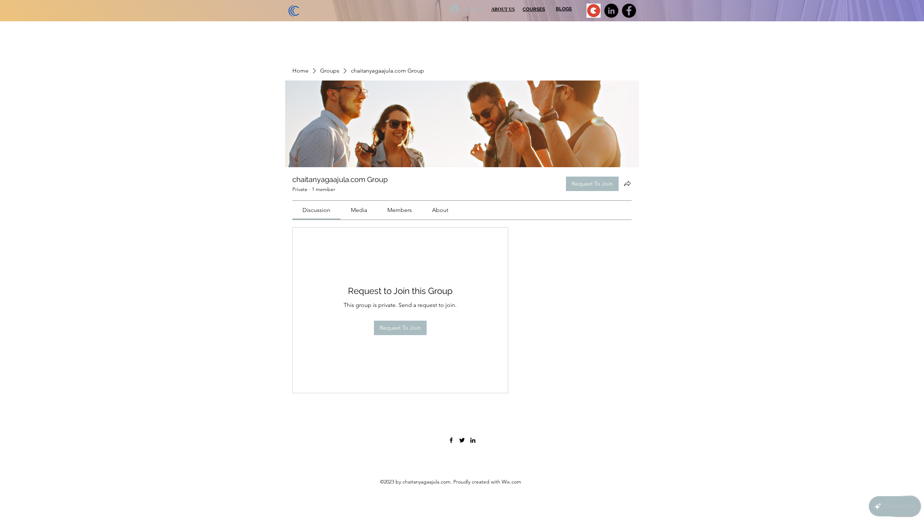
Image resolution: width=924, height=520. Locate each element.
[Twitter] (462, 440)
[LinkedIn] (611, 11)
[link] (316, 210)
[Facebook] (629, 11)
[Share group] (627, 183)
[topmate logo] (594, 11)
